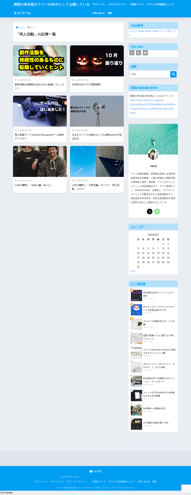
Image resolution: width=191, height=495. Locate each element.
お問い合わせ (98, 13)
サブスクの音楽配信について (160, 4)
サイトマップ (57, 481)
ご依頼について (136, 4)
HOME (97, 471)
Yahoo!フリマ (159, 31)
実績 (110, 13)
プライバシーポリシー (76, 481)
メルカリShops (136, 31)
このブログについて (117, 4)
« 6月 (132, 271)
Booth (148, 31)
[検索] (173, 74)
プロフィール (98, 4)
